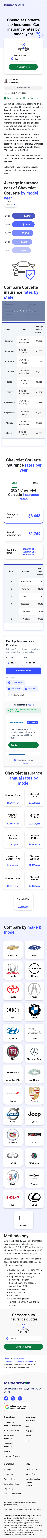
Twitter (13, 1397)
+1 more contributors (22, 88)
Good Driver (32, 689)
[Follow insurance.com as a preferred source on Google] (15, 1407)
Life (26, 1441)
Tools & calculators (11, 1430)
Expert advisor (10, 1479)
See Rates (15, 745)
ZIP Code (9, 657)
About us (7, 1469)
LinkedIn (20, 1397)
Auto (27, 1426)
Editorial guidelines (11, 1484)
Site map (7, 1451)
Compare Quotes (23, 67)
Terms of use (30, 1474)
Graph (9, 204)
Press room (8, 1489)
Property (29, 1431)
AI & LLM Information (12, 1494)
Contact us (8, 1474)
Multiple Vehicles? (17, 695)
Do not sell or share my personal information (33, 1482)
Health (28, 1436)
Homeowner (15, 689)
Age (25, 657)
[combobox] (10, 204)
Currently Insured (17, 682)
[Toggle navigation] (41, 5)
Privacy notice (31, 1469)
